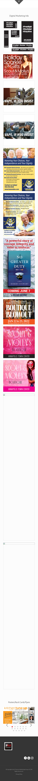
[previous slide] (7, 725)
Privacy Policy (19, 774)
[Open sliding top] (19, 2)
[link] (19, 36)
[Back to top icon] (34, 777)
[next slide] (31, 725)
